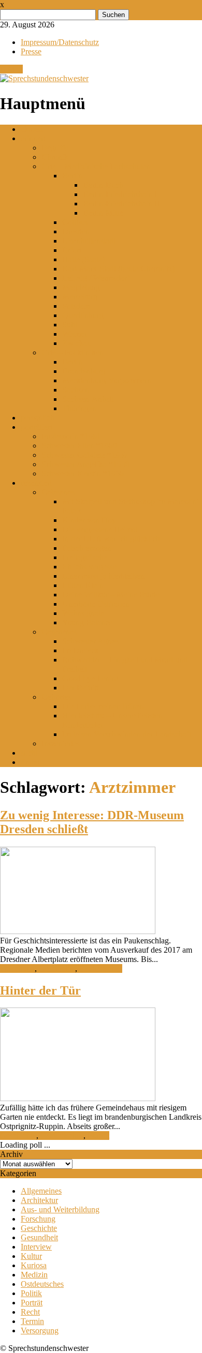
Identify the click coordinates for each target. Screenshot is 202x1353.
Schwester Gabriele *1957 (84, 454)
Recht (30, 1311)
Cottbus (75, 222)
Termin (32, 1321)
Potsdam (76, 306)
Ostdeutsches (100, 968)
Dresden (76, 231)
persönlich (37, 417)
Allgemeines (41, 1190)
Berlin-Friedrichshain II (121, 203)
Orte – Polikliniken (72, 352)
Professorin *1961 (71, 436)
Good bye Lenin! (90, 678)
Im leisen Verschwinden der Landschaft (126, 734)
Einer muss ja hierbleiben (103, 576)
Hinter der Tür (40, 990)
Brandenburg (83, 371)
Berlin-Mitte (103, 212)
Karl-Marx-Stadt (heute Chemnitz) (118, 268)
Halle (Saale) (83, 259)
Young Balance (87, 622)
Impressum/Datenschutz (60, 42)
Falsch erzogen (86, 548)
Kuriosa (34, 1265)
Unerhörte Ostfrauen (95, 603)
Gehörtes (56, 697)
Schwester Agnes (90, 641)
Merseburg (79, 296)
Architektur (39, 1200)
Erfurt (71, 250)
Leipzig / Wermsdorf (95, 278)
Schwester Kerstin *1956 (82, 473)
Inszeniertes (60, 743)
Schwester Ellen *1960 (79, 445)
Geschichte (57, 968)
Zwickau (76, 343)
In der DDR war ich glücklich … (116, 538)
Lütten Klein (83, 585)
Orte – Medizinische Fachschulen (96, 166)
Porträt (98, 1135)
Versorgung (40, 1330)
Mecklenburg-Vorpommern (106, 380)
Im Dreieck (80, 650)
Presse (31, 51)
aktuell (31, 129)
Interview (36, 1246)
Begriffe (54, 147)
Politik (31, 1293)
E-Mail (11, 69)
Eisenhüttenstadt (89, 240)
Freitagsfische (84, 557)
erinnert (33, 138)
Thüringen (79, 408)
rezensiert (36, 482)
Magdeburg (81, 287)
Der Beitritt (80, 687)
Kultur (31, 1256)
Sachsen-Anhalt (88, 399)
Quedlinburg (83, 315)
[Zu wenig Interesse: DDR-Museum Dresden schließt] (77, 931)
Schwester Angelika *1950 (85, 464)
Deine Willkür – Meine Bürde (111, 594)
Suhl (69, 324)
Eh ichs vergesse (89, 566)
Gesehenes (59, 631)
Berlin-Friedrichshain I (120, 194)
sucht (29, 752)
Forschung (17, 968)
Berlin (72, 175)
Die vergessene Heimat (100, 529)
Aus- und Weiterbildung (60, 1209)
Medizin (34, 1274)
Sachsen (75, 389)
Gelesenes (58, 492)
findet (30, 762)
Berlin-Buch (103, 185)
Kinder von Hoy (89, 520)
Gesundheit (39, 1237)
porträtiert (36, 427)
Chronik (54, 157)
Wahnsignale (83, 613)
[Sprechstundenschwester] (44, 78)
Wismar (74, 333)
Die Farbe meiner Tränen (103, 706)
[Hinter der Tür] (77, 1098)
